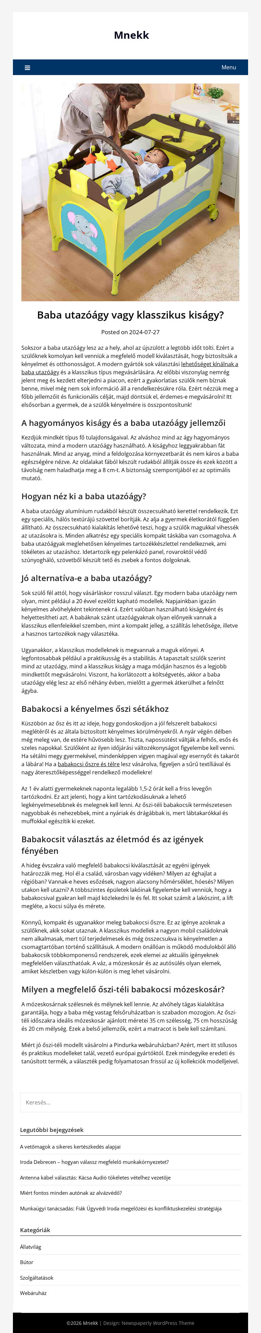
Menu (229, 67)
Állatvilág (30, 1246)
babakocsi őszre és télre (89, 764)
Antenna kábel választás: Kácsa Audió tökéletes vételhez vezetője (95, 1177)
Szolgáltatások (36, 1277)
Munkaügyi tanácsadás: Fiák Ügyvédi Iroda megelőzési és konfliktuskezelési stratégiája (121, 1208)
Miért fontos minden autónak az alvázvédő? (71, 1192)
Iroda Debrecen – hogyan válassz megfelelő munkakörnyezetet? (94, 1161)
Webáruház (33, 1293)
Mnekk (131, 35)
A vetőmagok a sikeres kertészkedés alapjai (70, 1146)
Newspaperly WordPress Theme (158, 1323)
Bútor (26, 1262)
